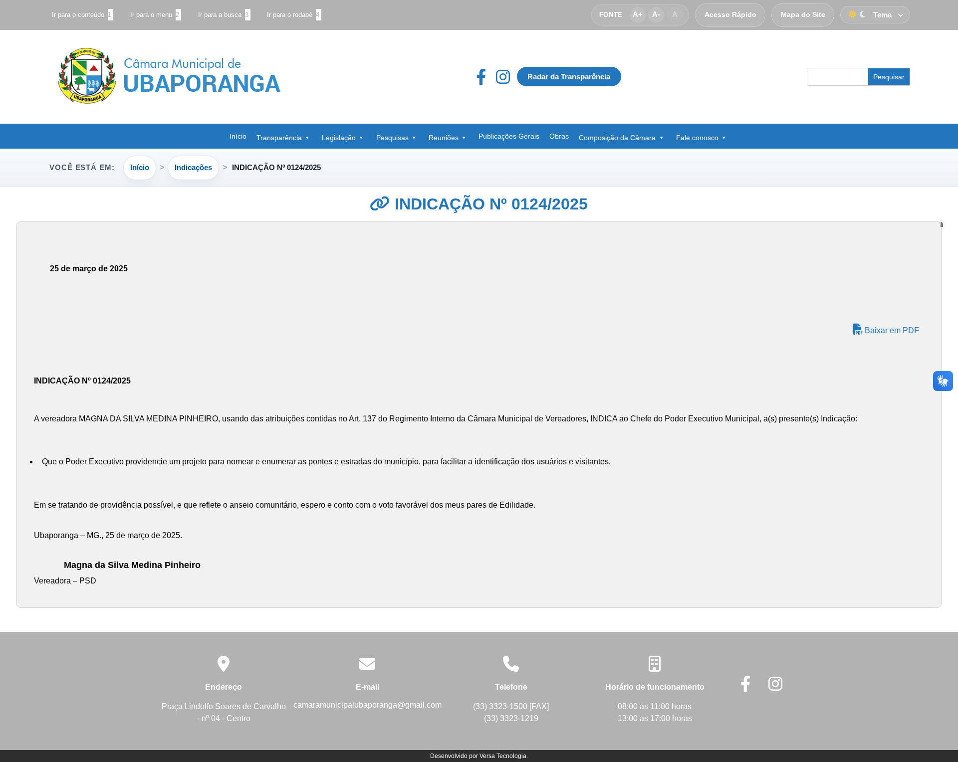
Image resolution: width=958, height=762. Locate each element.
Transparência (279, 138)
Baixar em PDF (891, 330)
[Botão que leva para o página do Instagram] (503, 77)
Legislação (339, 138)
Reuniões (444, 138)
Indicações (193, 167)
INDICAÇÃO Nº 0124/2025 (489, 204)
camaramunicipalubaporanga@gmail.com (367, 705)
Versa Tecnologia (502, 756)
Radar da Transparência (568, 76)
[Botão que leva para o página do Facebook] (486, 77)
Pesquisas (392, 138)
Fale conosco (697, 138)
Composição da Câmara (617, 138)
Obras (559, 136)
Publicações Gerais (509, 136)
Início (238, 136)
